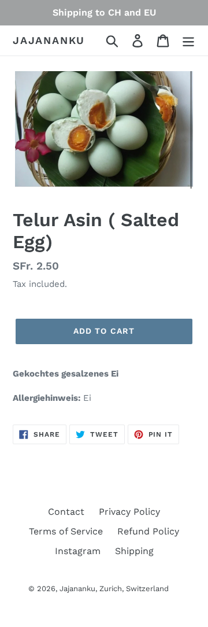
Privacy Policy (129, 511)
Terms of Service (66, 531)
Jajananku (49, 40)
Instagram (78, 550)
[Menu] (188, 41)
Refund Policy (148, 531)
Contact (66, 511)
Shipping (134, 550)
